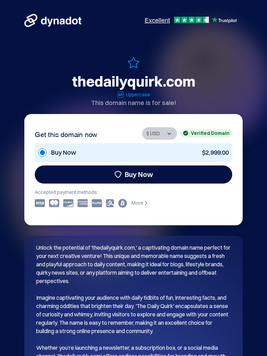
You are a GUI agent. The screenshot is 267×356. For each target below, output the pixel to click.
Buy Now (139, 174)
